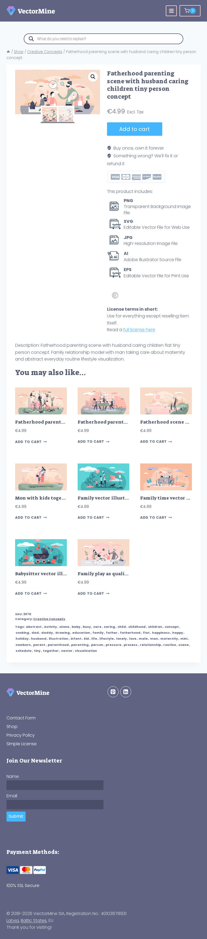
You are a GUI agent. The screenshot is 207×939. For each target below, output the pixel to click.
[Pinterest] (113, 691)
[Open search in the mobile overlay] (103, 38)
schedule (24, 651)
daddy (47, 632)
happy (177, 632)
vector (67, 651)
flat (146, 632)
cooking (22, 632)
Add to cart (134, 129)
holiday (22, 638)
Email (11, 796)
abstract (34, 627)
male (143, 638)
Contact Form (21, 718)
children (155, 627)
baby (76, 627)
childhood (137, 627)
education (81, 632)
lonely (121, 638)
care (97, 627)
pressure (113, 645)
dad (35, 632)
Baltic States (34, 920)
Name (12, 776)
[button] (93, 77)
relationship (150, 645)
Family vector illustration (109, 498)
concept (172, 627)
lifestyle (106, 638)
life (94, 638)
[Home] (8, 51)
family (98, 632)
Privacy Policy (20, 735)
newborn (23, 645)
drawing (62, 632)
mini (183, 638)
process (130, 645)
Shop (12, 726)
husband (38, 638)
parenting (80, 645)
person (97, 645)
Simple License (21, 744)
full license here (139, 330)
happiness (161, 632)
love (132, 638)
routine (169, 645)
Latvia (12, 920)
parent (39, 645)
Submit (16, 816)
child (122, 627)
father (112, 632)
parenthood (58, 645)
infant (76, 638)
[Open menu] (171, 10)
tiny (37, 651)
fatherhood (130, 632)
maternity (169, 638)
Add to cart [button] (28, 441)
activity (50, 627)
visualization (86, 651)
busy (87, 627)
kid (86, 638)
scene (183, 645)
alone (64, 627)
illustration (58, 638)
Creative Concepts (49, 619)
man (154, 638)
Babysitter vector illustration (50, 574)
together (51, 651)
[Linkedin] (125, 691)
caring (109, 627)
